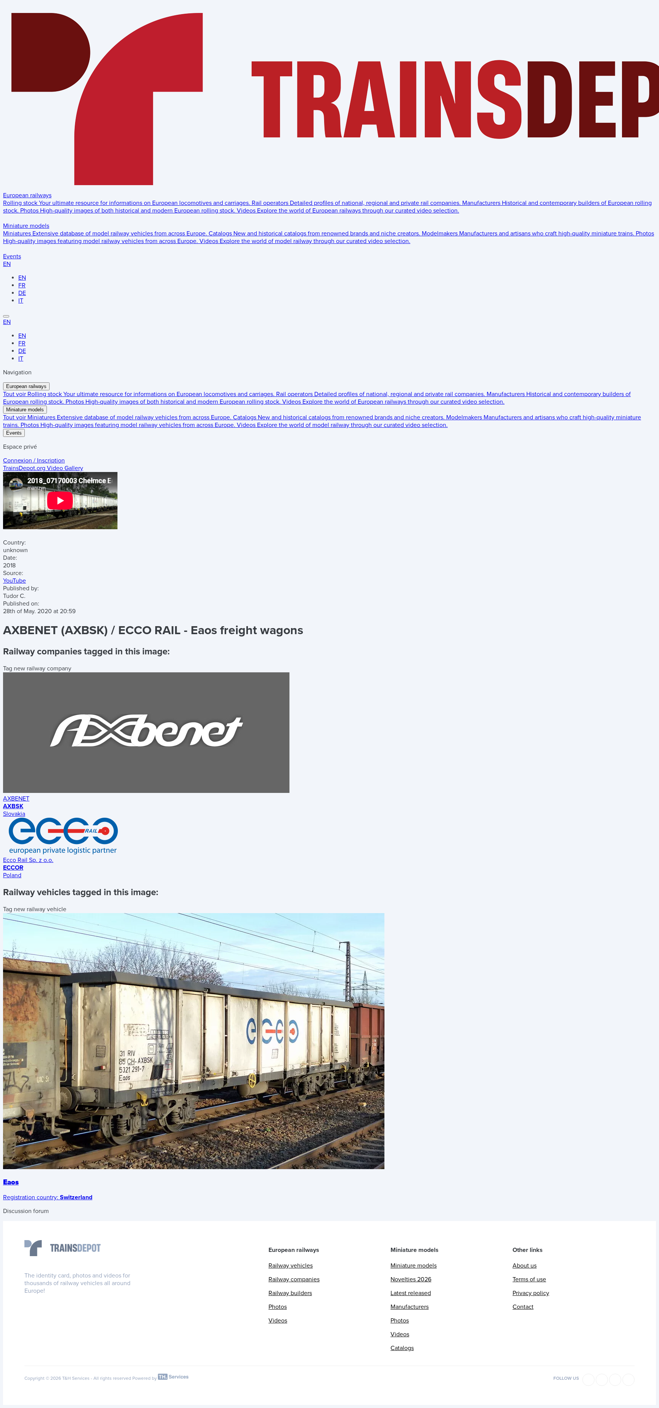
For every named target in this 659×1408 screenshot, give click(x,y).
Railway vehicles (290, 1265)
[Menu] (6, 316)
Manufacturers (410, 1307)
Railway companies (294, 1279)
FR (22, 285)
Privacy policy (531, 1293)
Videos (277, 1320)
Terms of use (529, 1279)
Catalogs (402, 1348)
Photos (277, 1307)
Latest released (411, 1293)
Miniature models (26, 226)
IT (20, 300)
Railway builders (290, 1293)
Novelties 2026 (411, 1279)
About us (525, 1265)
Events (12, 256)
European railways (27, 195)
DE (22, 293)
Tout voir (15, 394)
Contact (523, 1307)
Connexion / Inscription (34, 460)
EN (7, 264)
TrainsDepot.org (43, 468)
